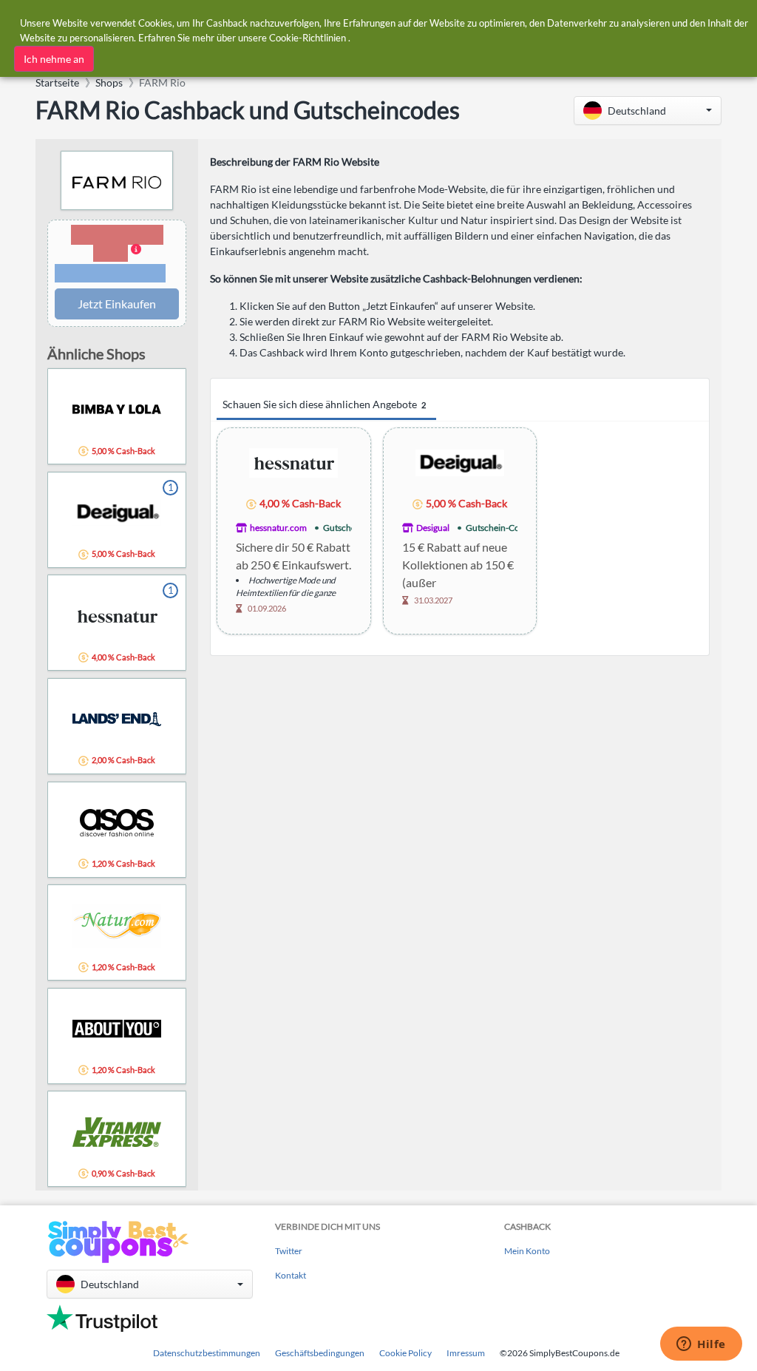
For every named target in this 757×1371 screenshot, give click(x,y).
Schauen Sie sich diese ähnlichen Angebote (324, 404)
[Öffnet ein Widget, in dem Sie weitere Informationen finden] (701, 1345)
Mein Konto (527, 1250)
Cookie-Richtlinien (307, 38)
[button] (648, 110)
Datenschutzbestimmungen (206, 1352)
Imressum (466, 1352)
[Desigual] (459, 462)
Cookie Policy (405, 1352)
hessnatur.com (278, 527)
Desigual (432, 527)
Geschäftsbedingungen (319, 1352)
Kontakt (290, 1275)
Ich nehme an (54, 59)
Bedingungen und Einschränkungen (110, 273)
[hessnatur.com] (293, 462)
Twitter (288, 1250)
